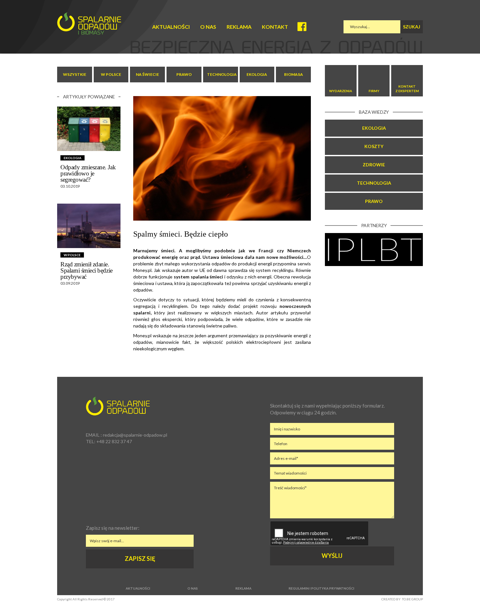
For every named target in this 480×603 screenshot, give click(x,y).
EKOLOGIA (257, 74)
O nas (208, 27)
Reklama (239, 27)
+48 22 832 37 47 (114, 441)
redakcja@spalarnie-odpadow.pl (135, 435)
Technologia (374, 183)
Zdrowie (374, 164)
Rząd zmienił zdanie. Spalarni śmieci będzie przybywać (86, 270)
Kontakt (275, 27)
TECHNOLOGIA (222, 74)
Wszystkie (74, 74)
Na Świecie (147, 74)
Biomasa (293, 74)
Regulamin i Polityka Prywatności (321, 588)
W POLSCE (111, 74)
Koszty (373, 146)
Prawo (374, 201)
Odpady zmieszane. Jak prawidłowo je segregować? (88, 173)
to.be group (412, 599)
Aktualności (171, 27)
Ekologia (374, 128)
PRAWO (184, 74)
